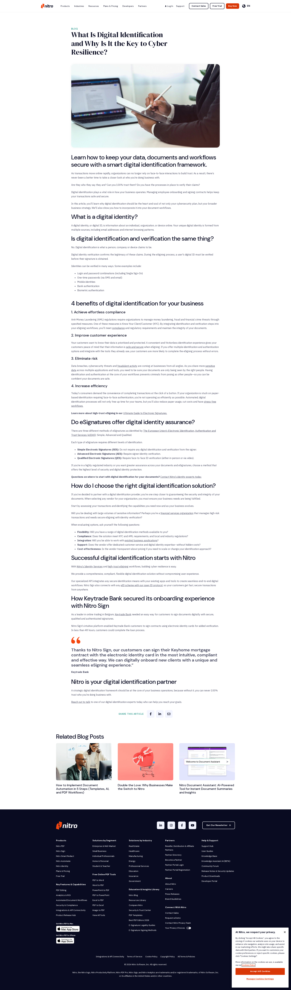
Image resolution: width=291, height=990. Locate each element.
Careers (169, 889)
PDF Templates (135, 915)
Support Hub (207, 846)
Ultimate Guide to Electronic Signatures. (145, 413)
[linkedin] (160, 714)
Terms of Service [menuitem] (134, 956)
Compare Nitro (136, 905)
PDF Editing (61, 890)
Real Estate (134, 846)
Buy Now (232, 6)
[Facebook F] (182, 825)
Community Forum (210, 866)
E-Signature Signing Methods (142, 930)
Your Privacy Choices (175, 928)
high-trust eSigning (118, 566)
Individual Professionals (103, 856)
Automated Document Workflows (71, 900)
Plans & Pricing (63, 871)
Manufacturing (136, 856)
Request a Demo (173, 918)
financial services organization (177, 513)
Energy (132, 861)
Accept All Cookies (260, 971)
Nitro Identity (62, 866)
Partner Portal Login (174, 865)
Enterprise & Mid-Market (104, 846)
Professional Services (139, 866)
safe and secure (135, 346)
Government (135, 881)
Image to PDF (98, 910)
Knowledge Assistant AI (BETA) (216, 861)
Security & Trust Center (140, 910)
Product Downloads (211, 876)
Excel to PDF (98, 900)
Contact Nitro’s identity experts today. (181, 476)
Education (133, 871)
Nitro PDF (60, 846)
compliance (118, 328)
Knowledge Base (209, 856)
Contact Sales (199, 6)
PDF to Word (98, 880)
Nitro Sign (60, 851)
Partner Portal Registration (177, 870)
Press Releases (172, 894)
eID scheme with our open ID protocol (142, 585)
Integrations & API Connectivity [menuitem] (110, 956)
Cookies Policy (248, 965)
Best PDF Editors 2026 (139, 920)
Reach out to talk (80, 701)
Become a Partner (173, 860)
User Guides (207, 851)
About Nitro (170, 884)
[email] (169, 714)
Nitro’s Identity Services (90, 566)
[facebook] (150, 714)
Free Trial (217, 6)
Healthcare (134, 851)
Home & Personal (100, 861)
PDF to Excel (98, 905)
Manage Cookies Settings (260, 979)
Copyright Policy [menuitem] (167, 956)
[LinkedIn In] (160, 825)
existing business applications (141, 540)
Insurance (133, 876)
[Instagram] (171, 825)
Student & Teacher (101, 866)
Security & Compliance (67, 905)
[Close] (284, 932)
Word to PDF (98, 885)
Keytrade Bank (123, 614)
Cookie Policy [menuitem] (151, 956)
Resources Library (137, 900)
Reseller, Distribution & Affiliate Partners (179, 848)
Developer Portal (209, 881)
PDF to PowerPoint (100, 895)
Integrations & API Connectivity (70, 910)
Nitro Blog (133, 895)
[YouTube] (192, 825)
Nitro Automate (63, 861)
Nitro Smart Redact (65, 856)
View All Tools (98, 915)
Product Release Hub (66, 915)
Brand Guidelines (173, 899)
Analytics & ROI (63, 895)
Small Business (99, 851)
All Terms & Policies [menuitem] (186, 956)
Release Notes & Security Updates (218, 871)
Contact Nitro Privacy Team (178, 923)
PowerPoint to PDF (100, 890)
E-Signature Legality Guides (142, 925)
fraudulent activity (127, 365)
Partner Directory (173, 855)
